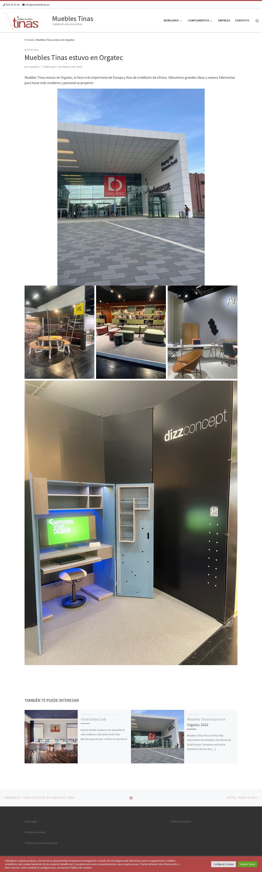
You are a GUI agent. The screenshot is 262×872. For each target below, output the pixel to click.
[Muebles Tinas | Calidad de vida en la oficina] (27, 19)
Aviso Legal (31, 821)
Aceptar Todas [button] (247, 864)
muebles (34, 67)
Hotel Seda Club (93, 719)
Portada (29, 40)
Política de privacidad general (41, 843)
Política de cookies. (81, 867)
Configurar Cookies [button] (223, 864)
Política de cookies (35, 832)
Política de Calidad (180, 821)
